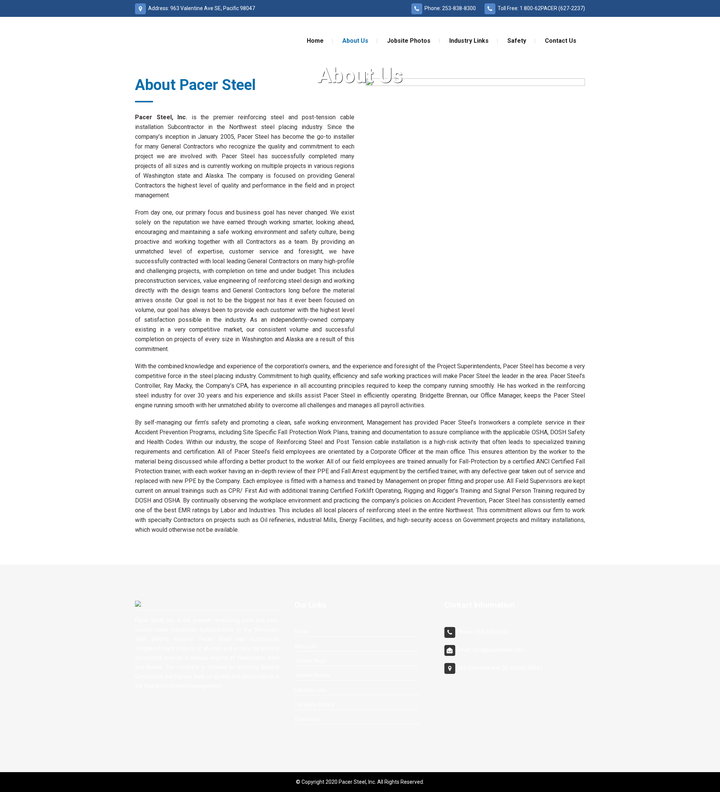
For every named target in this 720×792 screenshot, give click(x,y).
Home (301, 631)
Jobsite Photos (312, 675)
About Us (305, 646)
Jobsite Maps (310, 661)
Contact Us (307, 719)
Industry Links (310, 690)
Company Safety (314, 705)
